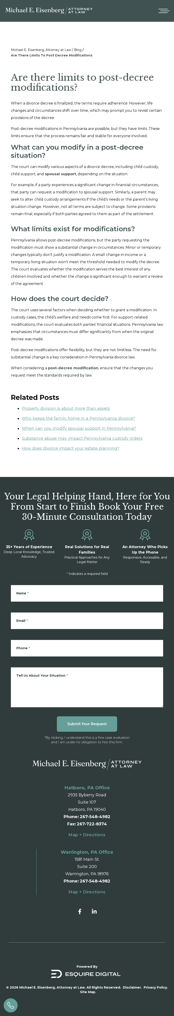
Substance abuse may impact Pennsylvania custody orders (82, 438)
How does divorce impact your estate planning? (70, 448)
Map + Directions (86, 834)
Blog (78, 50)
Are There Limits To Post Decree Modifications (51, 55)
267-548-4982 (95, 816)
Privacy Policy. (156, 987)
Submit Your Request (87, 724)
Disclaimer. (132, 987)
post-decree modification (73, 368)
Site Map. (88, 992)
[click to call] (11, 1005)
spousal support (60, 174)
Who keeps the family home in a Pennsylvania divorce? (78, 418)
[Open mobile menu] (163, 11)
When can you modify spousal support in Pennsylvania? (79, 428)
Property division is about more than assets (66, 408)
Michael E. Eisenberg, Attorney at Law (41, 50)
